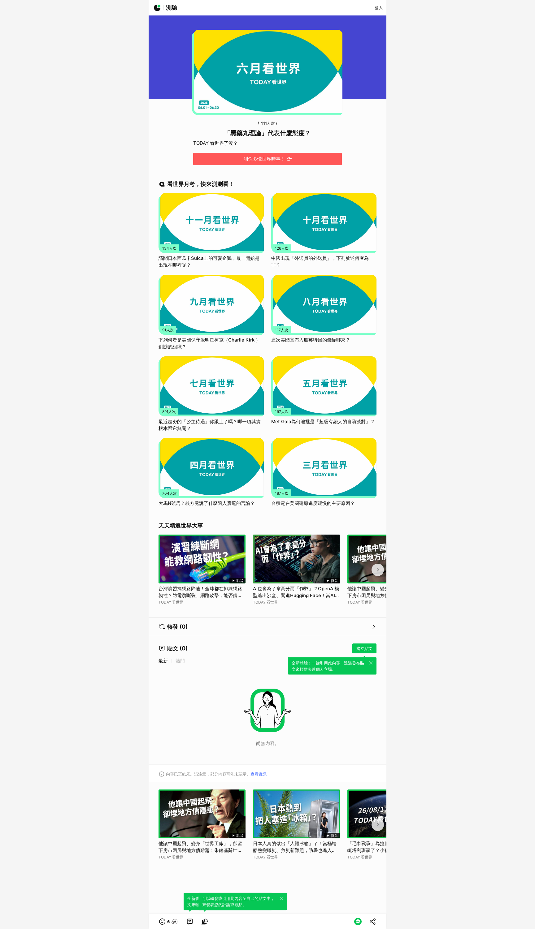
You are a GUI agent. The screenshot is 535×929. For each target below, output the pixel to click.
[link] (190, 921)
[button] (168, 921)
